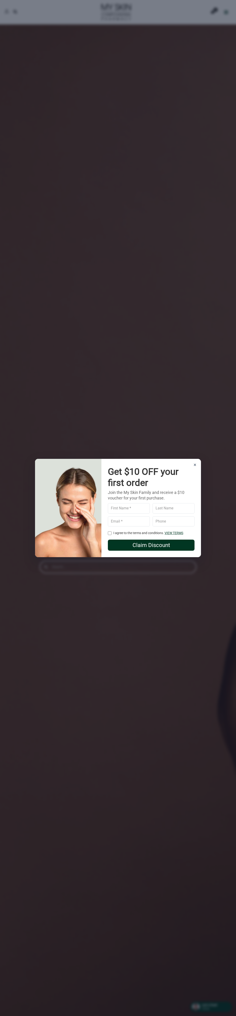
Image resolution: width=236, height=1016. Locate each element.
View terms (174, 533)
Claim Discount (151, 545)
